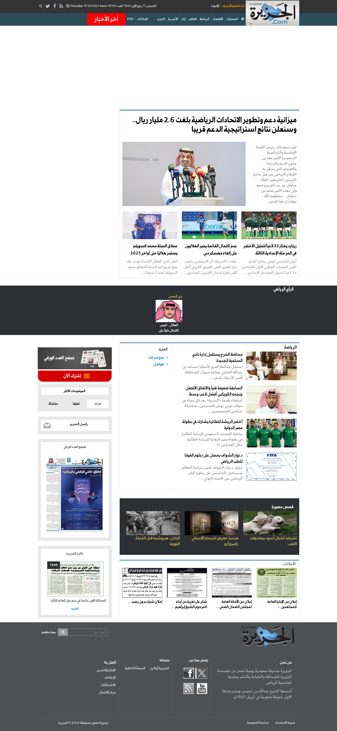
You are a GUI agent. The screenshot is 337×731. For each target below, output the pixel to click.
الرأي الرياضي (283, 289)
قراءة (98, 403)
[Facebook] (54, 6)
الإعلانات (142, 19)
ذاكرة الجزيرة (74, 553)
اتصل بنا (110, 663)
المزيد (161, 19)
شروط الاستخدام (285, 722)
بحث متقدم (49, 632)
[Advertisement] (168, 67)
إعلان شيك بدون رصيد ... (145, 602)
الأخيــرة (173, 19)
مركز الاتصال (107, 692)
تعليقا (76, 403)
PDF (130, 19)
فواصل (158, 364)
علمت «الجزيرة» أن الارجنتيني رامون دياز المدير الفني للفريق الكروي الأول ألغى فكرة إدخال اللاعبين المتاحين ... (210, 267)
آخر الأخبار (106, 19)
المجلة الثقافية (135, 668)
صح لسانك (156, 357)
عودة (214, 6)
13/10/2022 (112, 6)
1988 (53, 565)
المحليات (232, 19)
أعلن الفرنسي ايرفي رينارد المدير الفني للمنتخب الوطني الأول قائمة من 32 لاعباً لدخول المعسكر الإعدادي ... (269, 267)
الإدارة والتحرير (105, 670)
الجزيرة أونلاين (159, 668)
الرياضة (204, 19)
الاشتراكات (108, 685)
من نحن (286, 663)
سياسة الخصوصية (258, 722)
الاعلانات (289, 564)
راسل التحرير (79, 424)
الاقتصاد (218, 19)
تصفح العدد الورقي (75, 447)
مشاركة (53, 403)
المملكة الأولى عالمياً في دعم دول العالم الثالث (78, 600)
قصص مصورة (283, 507)
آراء (184, 19)
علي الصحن (175, 296)
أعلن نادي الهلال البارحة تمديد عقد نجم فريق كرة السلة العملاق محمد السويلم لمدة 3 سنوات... (152, 267)
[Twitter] (48, 6)
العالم (192, 19)
